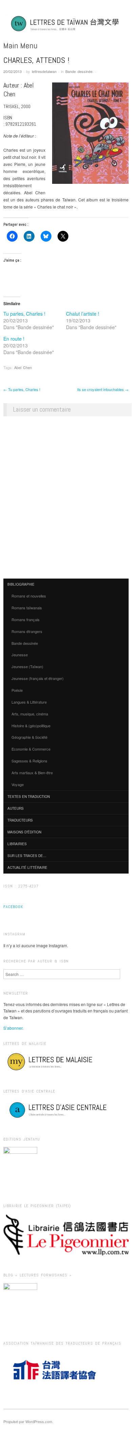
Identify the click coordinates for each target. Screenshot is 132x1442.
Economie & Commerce (31, 749)
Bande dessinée (78, 71)
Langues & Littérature (29, 702)
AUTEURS (15, 808)
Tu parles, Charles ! (24, 313)
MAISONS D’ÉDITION (24, 832)
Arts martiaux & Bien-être (32, 772)
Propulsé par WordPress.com (27, 1421)
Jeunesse (20, 654)
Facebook (13, 906)
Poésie (17, 690)
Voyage (18, 784)
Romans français (26, 619)
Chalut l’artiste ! (82, 313)
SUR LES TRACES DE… (26, 855)
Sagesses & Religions (29, 760)
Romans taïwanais (27, 607)
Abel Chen (23, 367)
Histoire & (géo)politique (31, 725)
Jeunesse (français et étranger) (38, 678)
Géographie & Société (29, 737)
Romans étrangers (27, 631)
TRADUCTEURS (20, 820)
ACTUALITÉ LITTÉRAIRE (27, 867)
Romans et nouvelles (29, 595)
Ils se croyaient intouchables (103, 389)
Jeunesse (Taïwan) (27, 666)
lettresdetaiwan (44, 71)
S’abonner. (13, 1028)
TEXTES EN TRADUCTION (28, 796)
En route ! (13, 338)
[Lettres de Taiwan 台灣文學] (66, 26)
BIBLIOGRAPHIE (21, 584)
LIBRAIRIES (17, 843)
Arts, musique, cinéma (30, 713)
